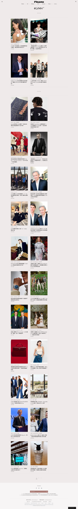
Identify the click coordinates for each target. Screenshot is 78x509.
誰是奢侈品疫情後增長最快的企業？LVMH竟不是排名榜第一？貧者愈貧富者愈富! (19, 368)
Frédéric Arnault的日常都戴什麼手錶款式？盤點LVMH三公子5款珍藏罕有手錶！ (19, 82)
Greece (42, 503)
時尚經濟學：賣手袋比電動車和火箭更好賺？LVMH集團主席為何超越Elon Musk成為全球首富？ (39, 195)
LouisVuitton (15, 296)
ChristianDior (38, 157)
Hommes (43, 3)
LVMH (12, 44)
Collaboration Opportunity (36, 501)
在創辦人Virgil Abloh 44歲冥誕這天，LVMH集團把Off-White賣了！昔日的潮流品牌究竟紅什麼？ (39, 126)
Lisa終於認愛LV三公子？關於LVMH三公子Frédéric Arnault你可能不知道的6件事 (39, 82)
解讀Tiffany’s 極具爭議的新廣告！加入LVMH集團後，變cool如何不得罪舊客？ (39, 367)
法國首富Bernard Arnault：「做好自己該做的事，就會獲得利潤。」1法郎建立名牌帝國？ (39, 160)
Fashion (22, 3)
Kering (31, 296)
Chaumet (12, 192)
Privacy (50, 501)
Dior (15, 192)
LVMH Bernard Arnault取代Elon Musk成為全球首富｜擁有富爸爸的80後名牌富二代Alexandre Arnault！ (39, 230)
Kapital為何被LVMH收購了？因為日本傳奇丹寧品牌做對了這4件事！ (19, 125)
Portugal (49, 503)
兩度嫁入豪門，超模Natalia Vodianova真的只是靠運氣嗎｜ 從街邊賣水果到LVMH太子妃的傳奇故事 (39, 265)
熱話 (18, 433)
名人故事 (40, 261)
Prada (36, 44)
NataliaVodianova (35, 261)
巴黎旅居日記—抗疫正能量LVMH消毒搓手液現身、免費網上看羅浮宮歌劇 (39, 469)
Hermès (18, 157)
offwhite (34, 122)
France (39, 503)
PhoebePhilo (18, 261)
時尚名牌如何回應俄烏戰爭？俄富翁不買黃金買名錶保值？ (19, 299)
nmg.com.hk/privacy (43, 493)
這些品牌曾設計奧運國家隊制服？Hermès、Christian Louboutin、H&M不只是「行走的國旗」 (19, 160)
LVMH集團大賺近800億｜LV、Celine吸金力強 (19, 229)
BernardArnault (33, 157)
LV (16, 192)
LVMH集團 (15, 44)
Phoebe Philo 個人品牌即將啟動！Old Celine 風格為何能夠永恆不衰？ (19, 264)
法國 (35, 399)
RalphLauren (37, 296)
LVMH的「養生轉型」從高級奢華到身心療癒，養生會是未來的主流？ (19, 46)
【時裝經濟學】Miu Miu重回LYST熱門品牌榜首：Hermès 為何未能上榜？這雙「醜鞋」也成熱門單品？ (39, 47)
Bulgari (12, 296)
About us (28, 501)
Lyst (33, 44)
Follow (49, 3)
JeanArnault (18, 330)
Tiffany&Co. (35, 365)
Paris (38, 3)
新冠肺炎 (36, 466)
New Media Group (27, 503)
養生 (18, 44)
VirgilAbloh (37, 122)
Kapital (12, 122)
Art (27, 3)
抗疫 (33, 466)
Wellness (32, 3)
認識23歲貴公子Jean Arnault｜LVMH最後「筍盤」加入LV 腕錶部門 (19, 332)
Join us (55, 3)
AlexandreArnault (33, 330)
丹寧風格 (17, 122)
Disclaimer (45, 501)
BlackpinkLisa (33, 79)
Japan (46, 503)
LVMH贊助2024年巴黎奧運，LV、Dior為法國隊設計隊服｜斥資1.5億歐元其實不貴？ (19, 195)
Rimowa (40, 330)
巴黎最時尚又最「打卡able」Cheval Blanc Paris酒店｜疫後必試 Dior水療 (39, 402)
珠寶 (38, 365)
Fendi (41, 157)
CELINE (12, 261)
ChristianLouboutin (14, 157)
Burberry (12, 365)
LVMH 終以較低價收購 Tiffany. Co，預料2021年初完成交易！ (19, 436)
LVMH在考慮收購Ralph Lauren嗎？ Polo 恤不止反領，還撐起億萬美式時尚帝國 (39, 299)
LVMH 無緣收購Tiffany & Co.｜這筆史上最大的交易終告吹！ (19, 469)
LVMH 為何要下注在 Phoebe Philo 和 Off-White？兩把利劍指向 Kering (19, 402)
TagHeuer (20, 79)
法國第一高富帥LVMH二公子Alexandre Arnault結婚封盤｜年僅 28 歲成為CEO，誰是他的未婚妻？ (39, 333)
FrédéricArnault (13, 79)
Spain (52, 503)
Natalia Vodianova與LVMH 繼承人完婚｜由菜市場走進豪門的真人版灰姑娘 (39, 436)
